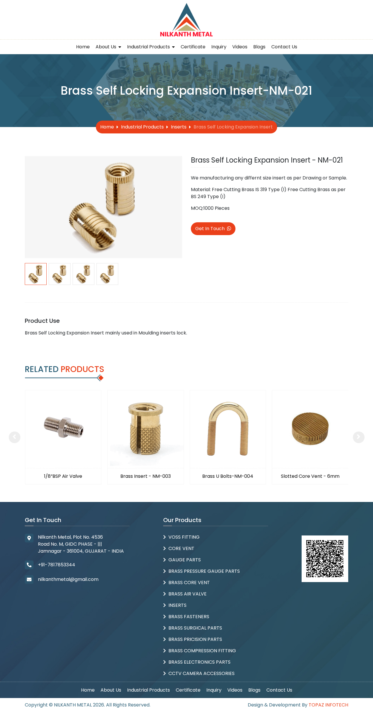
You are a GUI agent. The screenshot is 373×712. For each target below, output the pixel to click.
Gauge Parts (184, 559)
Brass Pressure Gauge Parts (204, 571)
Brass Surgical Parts (195, 628)
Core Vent (181, 548)
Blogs (259, 46)
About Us (106, 46)
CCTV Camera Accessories (201, 673)
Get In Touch (210, 228)
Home (83, 46)
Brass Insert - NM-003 (145, 476)
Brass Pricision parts (195, 639)
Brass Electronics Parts (199, 662)
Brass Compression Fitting (202, 650)
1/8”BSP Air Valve (63, 476)
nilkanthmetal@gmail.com (68, 579)
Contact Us (284, 46)
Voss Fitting (184, 537)
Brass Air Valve (187, 594)
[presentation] (14, 437)
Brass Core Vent (189, 582)
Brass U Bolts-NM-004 (227, 476)
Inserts (178, 127)
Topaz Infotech (328, 705)
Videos (239, 46)
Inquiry (218, 46)
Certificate (193, 46)
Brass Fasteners (188, 616)
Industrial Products (149, 46)
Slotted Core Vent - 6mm (310, 476)
